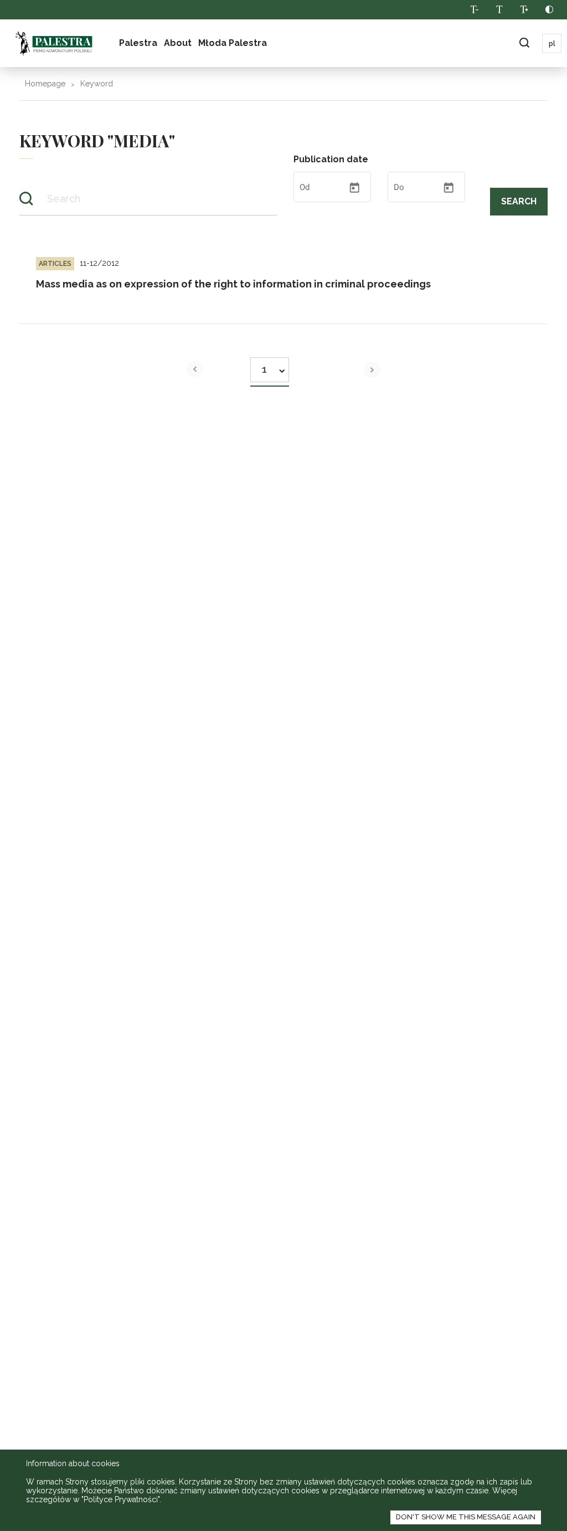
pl (552, 44)
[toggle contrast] (549, 9)
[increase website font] (524, 9)
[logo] (53, 43)
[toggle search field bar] (524, 43)
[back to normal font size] (499, 9)
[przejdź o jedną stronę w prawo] (372, 370)
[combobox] (269, 366)
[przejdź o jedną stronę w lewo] (195, 369)
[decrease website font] (474, 9)
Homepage (45, 83)
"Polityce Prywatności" (120, 1499)
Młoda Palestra (232, 43)
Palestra (138, 43)
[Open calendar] (354, 187)
